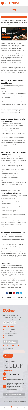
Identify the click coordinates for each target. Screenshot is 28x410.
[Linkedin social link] (17, 293)
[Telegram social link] (20, 293)
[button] (14, 394)
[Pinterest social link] (14, 293)
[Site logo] (14, 3)
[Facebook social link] (7, 293)
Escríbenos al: (10, 373)
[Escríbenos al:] (4, 374)
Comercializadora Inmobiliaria (9, 17)
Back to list (14, 297)
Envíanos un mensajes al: (13, 378)
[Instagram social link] (8, 322)
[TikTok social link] (14, 322)
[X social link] (10, 293)
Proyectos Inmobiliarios (20, 17)
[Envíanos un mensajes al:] (4, 378)
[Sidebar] (2, 125)
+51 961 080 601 (13, 375)
